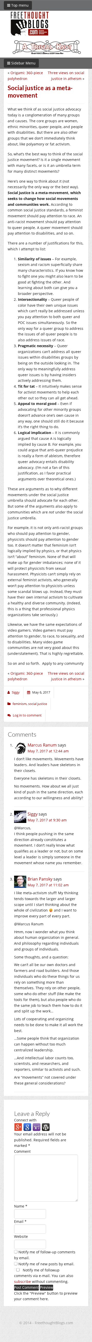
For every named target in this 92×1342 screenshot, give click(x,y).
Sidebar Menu (23, 63)
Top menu (19, 5)
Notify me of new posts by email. (46, 1264)
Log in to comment (27, 715)
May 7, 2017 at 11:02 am (48, 885)
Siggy (33, 814)
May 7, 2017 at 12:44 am (48, 751)
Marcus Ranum (42, 745)
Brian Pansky (40, 879)
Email (20, 1221)
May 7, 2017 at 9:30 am (47, 820)
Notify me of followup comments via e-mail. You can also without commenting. (43, 1276)
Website (21, 1236)
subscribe (22, 1281)
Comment (22, 1151)
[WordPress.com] (46, 1126)
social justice (37, 703)
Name (20, 1206)
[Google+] (18, 1126)
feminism (20, 703)
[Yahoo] (36, 1126)
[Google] (27, 1126)
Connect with (25, 1120)
